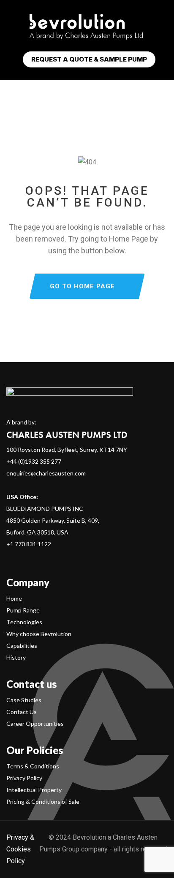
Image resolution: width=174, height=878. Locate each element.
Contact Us (21, 711)
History (16, 657)
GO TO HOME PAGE (82, 286)
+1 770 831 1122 (28, 544)
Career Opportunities (35, 723)
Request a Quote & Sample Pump (89, 59)
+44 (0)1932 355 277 (33, 461)
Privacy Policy (24, 777)
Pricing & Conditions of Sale (42, 801)
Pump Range (23, 610)
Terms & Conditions (32, 766)
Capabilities (21, 645)
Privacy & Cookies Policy (20, 849)
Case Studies (23, 699)
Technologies (24, 622)
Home (14, 598)
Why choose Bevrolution (38, 633)
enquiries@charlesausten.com (46, 473)
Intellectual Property (34, 789)
